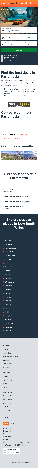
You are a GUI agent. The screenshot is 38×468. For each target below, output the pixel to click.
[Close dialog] (37, 224)
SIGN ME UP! (28, 239)
